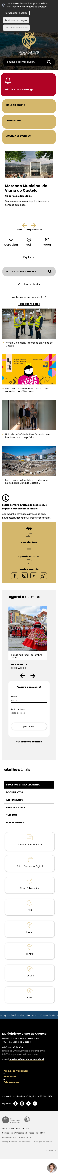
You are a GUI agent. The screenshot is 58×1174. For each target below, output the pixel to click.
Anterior (26, 226)
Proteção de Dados (43, 1142)
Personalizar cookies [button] (16, 13)
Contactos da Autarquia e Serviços (18, 1133)
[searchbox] (29, 62)
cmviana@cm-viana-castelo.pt (26, 1059)
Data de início (18, 709)
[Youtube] (33, 575)
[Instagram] (24, 575)
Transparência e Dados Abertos (17, 1142)
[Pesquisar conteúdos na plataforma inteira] (49, 62)
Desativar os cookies (16, 27)
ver (29, 741)
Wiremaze (51, 1150)
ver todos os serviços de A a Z (29, 297)
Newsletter (10, 1076)
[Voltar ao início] (29, 42)
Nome (14, 696)
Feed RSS (40, 1133)
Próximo (33, 226)
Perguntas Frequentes (16, 1070)
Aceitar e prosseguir (16, 20)
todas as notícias (29, 303)
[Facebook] (14, 575)
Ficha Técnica (22, 1128)
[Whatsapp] (43, 575)
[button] (22, 675)
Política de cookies (36, 6)
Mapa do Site (8, 1128)
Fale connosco (11, 1082)
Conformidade (25, 1137)
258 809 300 (17, 1047)
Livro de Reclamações (11, 1119)
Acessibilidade (27, 1119)
